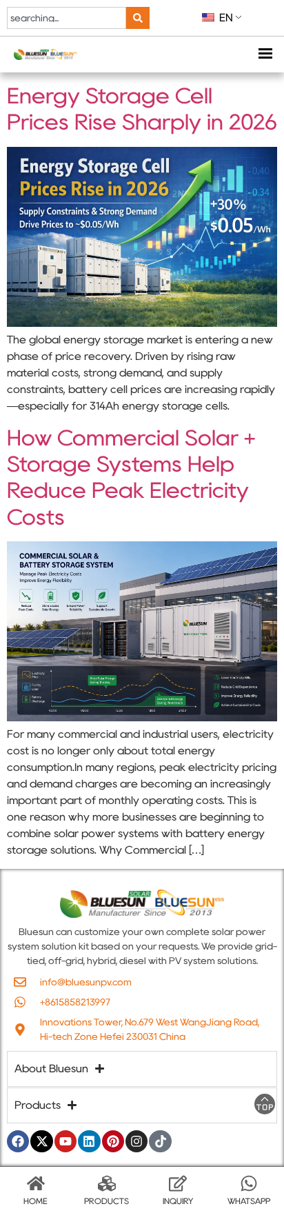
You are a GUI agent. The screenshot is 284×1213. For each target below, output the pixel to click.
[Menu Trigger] (265, 55)
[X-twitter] (41, 1141)
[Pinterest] (113, 1141)
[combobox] (66, 18)
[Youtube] (65, 1141)
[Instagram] (136, 1141)
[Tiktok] (160, 1141)
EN (224, 17)
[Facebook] (18, 1141)
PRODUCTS (106, 1201)
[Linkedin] (89, 1141)
